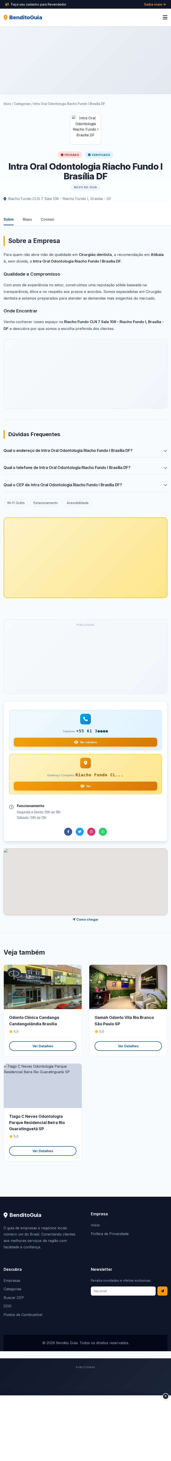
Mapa (27, 219)
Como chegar (86, 919)
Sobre (9, 219)
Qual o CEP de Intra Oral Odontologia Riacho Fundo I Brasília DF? (63, 484)
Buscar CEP (14, 1297)
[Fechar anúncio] (166, 1396)
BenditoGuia (25, 17)
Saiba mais (153, 4)
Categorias (22, 104)
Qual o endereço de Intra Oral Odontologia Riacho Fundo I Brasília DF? (68, 450)
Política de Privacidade (110, 1234)
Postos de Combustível (23, 1314)
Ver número (88, 742)
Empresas (12, 1280)
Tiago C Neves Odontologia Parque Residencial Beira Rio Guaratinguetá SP (37, 1122)
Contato (47, 219)
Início (7, 104)
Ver (88, 786)
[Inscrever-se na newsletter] (162, 1291)
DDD (8, 1306)
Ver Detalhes (43, 1046)
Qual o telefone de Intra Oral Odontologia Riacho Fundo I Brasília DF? (67, 467)
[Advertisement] (85, 60)
